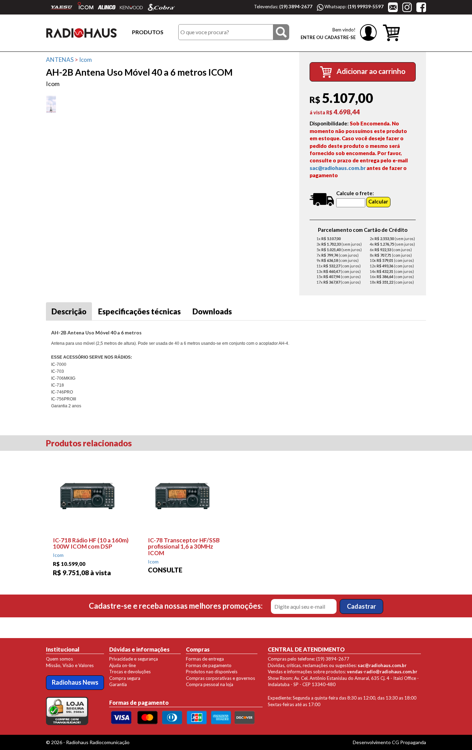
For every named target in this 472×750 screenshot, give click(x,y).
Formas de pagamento (209, 665)
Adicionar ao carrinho (370, 71)
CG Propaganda (409, 742)
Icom (85, 59)
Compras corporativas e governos (220, 678)
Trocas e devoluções (130, 671)
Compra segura (124, 678)
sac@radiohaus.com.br (338, 168)
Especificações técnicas (139, 311)
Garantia (118, 684)
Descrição (68, 311)
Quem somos (59, 659)
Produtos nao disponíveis (211, 671)
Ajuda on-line (122, 665)
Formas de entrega (205, 659)
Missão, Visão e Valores (70, 665)
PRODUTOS (147, 32)
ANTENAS (60, 59)
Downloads (212, 311)
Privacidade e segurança (133, 659)
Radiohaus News (75, 682)
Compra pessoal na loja (209, 684)
